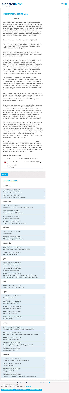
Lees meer (28, 386)
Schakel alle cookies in (7, 389)
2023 (15, 181)
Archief (6, 181)
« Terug (4, 174)
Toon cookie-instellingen (21, 389)
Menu (62, 4)
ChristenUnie (6, 4)
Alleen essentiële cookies (35, 389)
